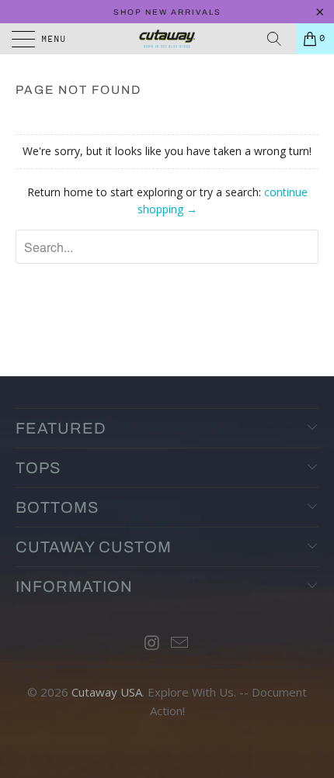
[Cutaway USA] (167, 38)
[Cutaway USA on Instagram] (152, 643)
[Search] (280, 39)
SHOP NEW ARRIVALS (167, 12)
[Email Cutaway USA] (180, 643)
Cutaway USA (106, 692)
